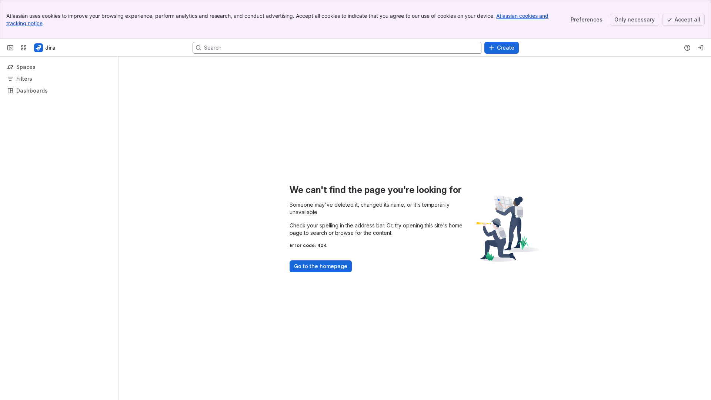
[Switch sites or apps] (24, 48)
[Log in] (701, 48)
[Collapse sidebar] (10, 48)
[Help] (687, 48)
